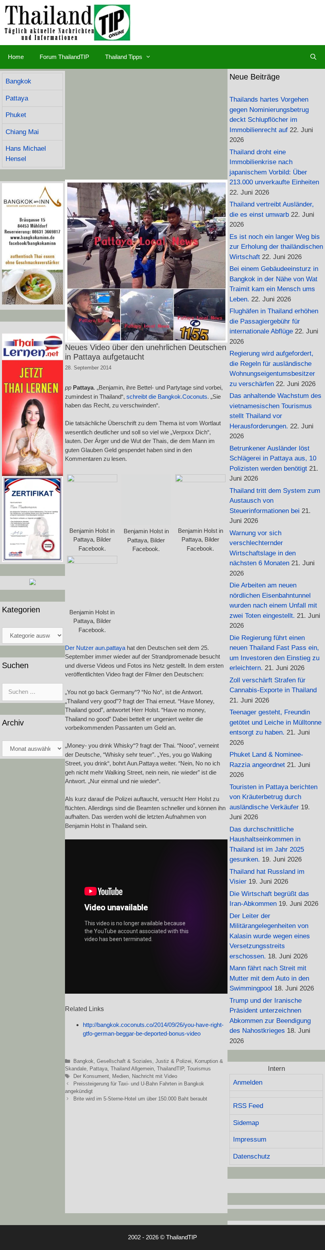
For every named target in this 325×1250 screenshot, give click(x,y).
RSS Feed (248, 1106)
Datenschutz (251, 1156)
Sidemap (246, 1123)
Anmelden (247, 1082)
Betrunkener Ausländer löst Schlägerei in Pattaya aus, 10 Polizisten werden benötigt (272, 458)
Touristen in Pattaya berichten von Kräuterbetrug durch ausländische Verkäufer (273, 797)
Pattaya (98, 1069)
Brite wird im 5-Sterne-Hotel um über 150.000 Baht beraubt (140, 1099)
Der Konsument (91, 1076)
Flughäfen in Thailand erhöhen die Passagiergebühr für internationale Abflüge (273, 321)
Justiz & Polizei (173, 1061)
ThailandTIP (170, 1069)
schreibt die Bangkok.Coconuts (166, 396)
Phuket (16, 115)
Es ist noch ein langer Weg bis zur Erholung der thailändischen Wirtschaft (276, 247)
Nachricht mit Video (154, 1076)
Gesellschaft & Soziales (124, 1061)
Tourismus (199, 1069)
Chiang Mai (22, 132)
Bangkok (83, 1061)
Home (16, 56)
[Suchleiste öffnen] (313, 57)
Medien (120, 1076)
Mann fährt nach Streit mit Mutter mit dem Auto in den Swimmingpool (269, 978)
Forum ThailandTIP (64, 56)
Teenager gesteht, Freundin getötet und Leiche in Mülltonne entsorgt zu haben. (275, 722)
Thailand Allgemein (132, 1069)
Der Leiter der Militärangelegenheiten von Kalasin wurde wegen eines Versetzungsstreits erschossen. (269, 936)
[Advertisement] (146, 124)
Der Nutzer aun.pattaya (95, 647)
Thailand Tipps (123, 56)
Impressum (249, 1139)
